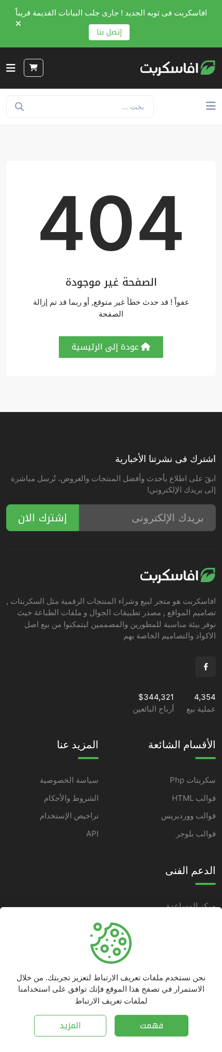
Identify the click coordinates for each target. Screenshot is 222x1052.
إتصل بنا (109, 32)
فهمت (151, 1025)
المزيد (70, 1025)
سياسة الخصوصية (69, 780)
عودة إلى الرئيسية (105, 347)
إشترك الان (42, 518)
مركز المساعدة (191, 906)
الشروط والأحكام (71, 798)
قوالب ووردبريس (188, 815)
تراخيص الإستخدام (69, 815)
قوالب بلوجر (196, 834)
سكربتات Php (193, 780)
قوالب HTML (194, 798)
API (92, 834)
